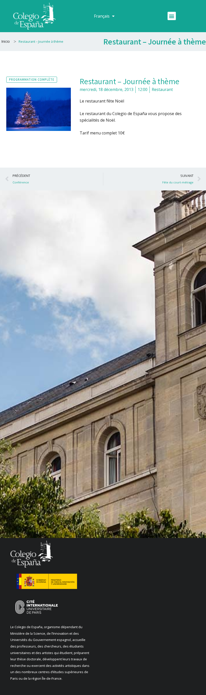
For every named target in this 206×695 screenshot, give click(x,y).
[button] (172, 16)
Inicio (5, 41)
